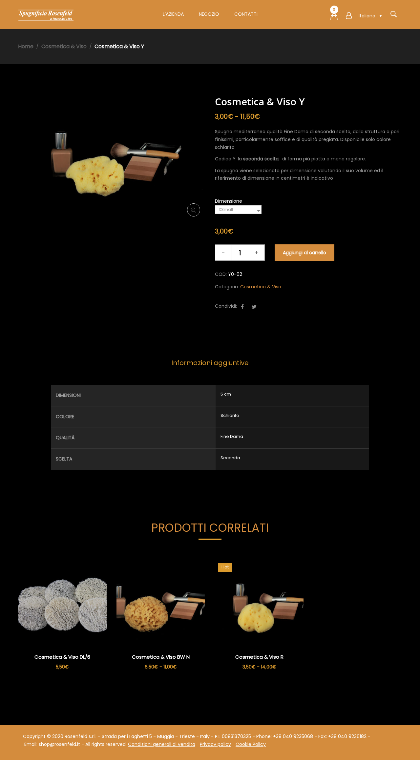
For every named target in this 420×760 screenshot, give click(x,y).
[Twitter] (254, 307)
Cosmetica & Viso (64, 46)
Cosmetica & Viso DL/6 (62, 656)
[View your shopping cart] (334, 18)
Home (25, 46)
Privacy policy (215, 744)
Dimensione (228, 201)
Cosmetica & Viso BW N (161, 656)
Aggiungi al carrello (304, 252)
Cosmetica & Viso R (259, 656)
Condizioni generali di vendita (161, 744)
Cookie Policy (251, 744)
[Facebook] (242, 307)
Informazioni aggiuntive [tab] (210, 362)
